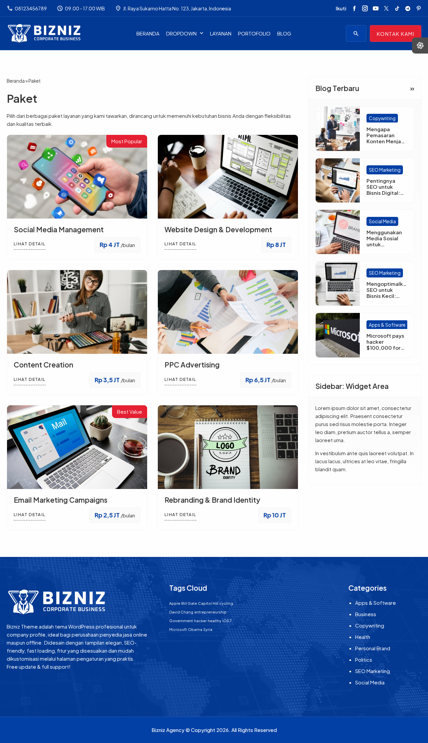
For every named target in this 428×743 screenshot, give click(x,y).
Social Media (382, 221)
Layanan (220, 33)
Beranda (147, 33)
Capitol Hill (208, 603)
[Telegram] (408, 8)
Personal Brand (372, 648)
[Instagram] (365, 8)
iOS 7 (227, 620)
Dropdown (181, 33)
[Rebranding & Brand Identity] (228, 447)
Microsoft (178, 629)
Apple (174, 603)
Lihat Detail (29, 243)
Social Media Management (59, 229)
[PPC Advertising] (228, 312)
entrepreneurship (210, 612)
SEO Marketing (385, 170)
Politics (363, 659)
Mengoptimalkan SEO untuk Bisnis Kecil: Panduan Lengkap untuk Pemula (387, 298)
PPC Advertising (192, 364)
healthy (214, 620)
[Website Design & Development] (228, 177)
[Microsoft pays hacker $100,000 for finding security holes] (338, 335)
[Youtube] (376, 8)
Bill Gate (189, 603)
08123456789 (27, 8)
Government (181, 620)
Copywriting (382, 118)
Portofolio (254, 33)
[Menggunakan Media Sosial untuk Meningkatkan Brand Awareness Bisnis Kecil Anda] (338, 232)
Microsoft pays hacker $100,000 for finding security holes (386, 347)
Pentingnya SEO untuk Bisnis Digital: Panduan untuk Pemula (385, 192)
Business (365, 614)
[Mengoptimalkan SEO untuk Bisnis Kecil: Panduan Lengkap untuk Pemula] (338, 283)
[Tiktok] (397, 8)
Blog (284, 33)
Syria (207, 629)
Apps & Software (387, 324)
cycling (226, 603)
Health (362, 637)
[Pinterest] (418, 8)
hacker (200, 620)
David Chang (181, 612)
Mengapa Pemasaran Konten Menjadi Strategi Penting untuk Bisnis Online (386, 144)
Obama (195, 629)
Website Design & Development (218, 229)
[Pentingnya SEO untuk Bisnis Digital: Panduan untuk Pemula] (338, 180)
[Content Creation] (77, 312)
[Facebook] (354, 8)
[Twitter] (386, 8)
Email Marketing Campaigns (60, 499)
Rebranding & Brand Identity (212, 499)
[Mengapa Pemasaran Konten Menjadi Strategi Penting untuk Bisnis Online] (338, 128)
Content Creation (43, 364)
